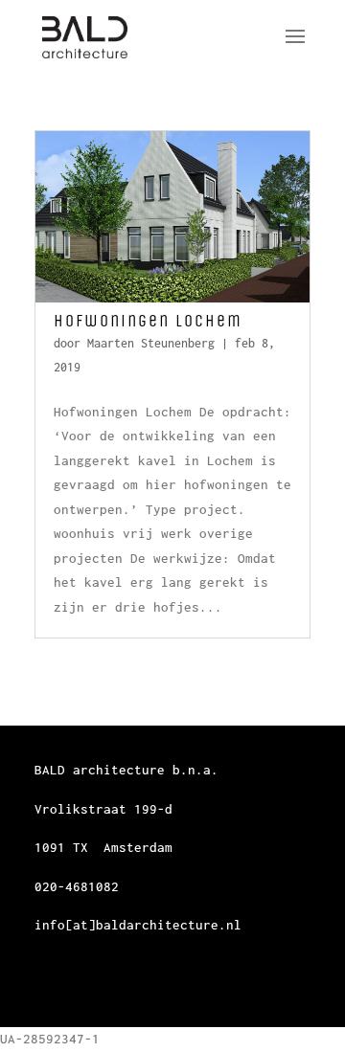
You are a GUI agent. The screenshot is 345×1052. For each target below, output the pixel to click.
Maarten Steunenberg (151, 343)
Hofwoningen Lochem (148, 320)
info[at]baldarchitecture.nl (138, 924)
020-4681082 (76, 886)
